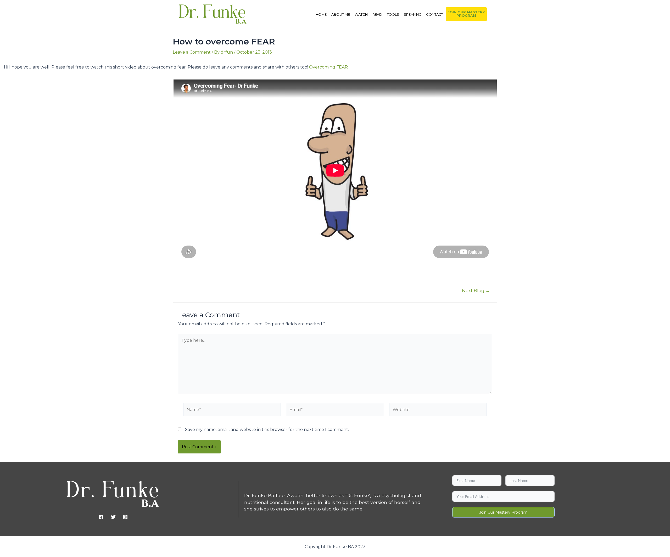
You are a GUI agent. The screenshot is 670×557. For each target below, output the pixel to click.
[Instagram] (125, 517)
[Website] (438, 410)
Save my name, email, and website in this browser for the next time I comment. (267, 429)
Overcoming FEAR (328, 67)
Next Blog (476, 290)
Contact (434, 14)
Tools (393, 14)
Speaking (412, 14)
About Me (340, 14)
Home (321, 14)
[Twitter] (113, 517)
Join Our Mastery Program (503, 512)
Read (377, 14)
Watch (361, 14)
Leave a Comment (192, 52)
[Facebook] (101, 517)
